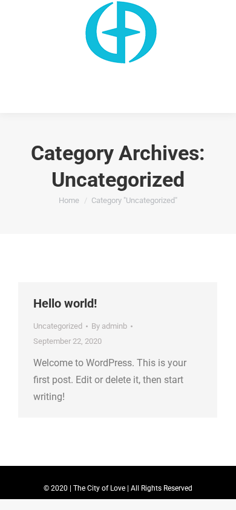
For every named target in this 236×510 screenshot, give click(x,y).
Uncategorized (57, 326)
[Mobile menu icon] (17, 56)
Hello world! (65, 303)
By (109, 326)
